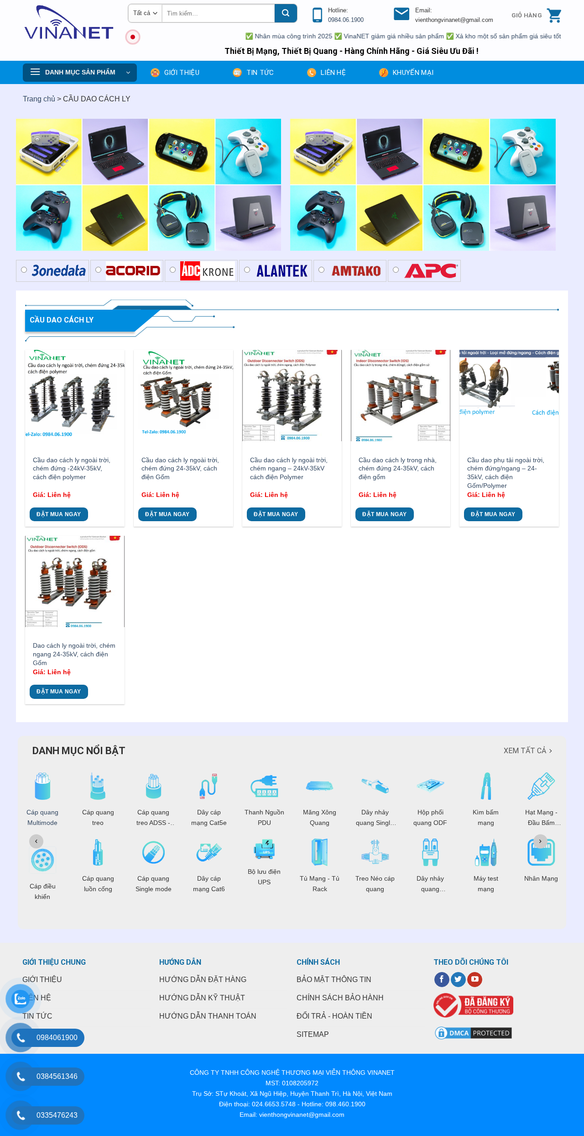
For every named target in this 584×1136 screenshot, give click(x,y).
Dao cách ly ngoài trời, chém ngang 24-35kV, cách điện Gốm (74, 654)
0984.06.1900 (346, 19)
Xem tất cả (525, 750)
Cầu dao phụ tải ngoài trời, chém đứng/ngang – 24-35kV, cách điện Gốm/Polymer (505, 472)
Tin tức (260, 73)
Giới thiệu (181, 73)
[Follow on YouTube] (474, 980)
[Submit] (286, 13)
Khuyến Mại (413, 73)
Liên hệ (333, 73)
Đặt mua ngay (58, 514)
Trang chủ (39, 99)
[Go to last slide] (36, 841)
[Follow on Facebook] (441, 980)
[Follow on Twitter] (458, 980)
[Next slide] (540, 841)
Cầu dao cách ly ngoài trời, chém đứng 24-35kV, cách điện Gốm (180, 468)
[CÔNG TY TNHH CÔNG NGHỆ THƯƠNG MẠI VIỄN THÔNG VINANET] (68, 22)
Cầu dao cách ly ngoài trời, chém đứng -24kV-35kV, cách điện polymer (71, 468)
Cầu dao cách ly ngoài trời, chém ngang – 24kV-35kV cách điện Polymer (289, 468)
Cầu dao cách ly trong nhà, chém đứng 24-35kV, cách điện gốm (398, 468)
